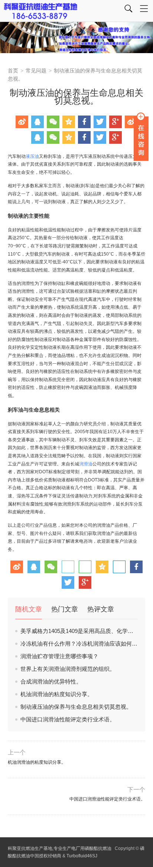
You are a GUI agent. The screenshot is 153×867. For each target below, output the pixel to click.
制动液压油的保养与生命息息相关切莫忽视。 (76, 707)
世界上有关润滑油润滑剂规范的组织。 (67, 669)
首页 (13, 71)
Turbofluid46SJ (81, 855)
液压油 (32, 156)
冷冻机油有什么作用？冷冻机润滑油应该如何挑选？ (84, 643)
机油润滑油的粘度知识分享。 (56, 694)
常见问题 (36, 71)
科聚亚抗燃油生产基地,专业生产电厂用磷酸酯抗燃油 (59, 848)
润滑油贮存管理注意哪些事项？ (59, 656)
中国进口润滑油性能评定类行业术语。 (67, 719)
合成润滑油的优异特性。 (51, 681)
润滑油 (85, 464)
